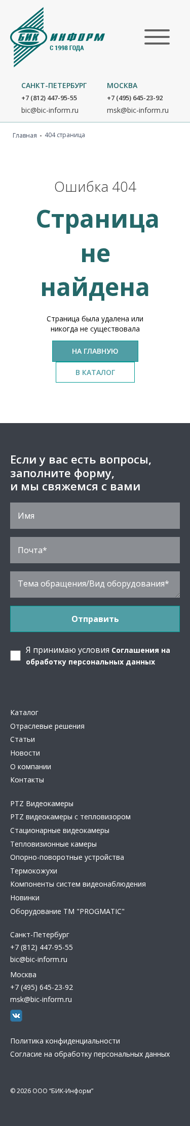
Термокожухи (33, 870)
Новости (25, 753)
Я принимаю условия (98, 655)
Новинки (25, 897)
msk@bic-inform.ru (138, 110)
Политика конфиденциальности (65, 1041)
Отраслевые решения (47, 726)
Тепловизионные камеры (53, 844)
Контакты (27, 779)
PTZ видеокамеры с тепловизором (70, 816)
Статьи (22, 739)
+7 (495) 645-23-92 (135, 97)
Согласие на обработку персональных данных (90, 1054)
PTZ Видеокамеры (41, 803)
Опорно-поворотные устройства (67, 857)
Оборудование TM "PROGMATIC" (67, 911)
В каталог (95, 372)
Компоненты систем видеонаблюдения (78, 884)
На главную (95, 351)
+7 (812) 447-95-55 (49, 97)
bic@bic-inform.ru (50, 110)
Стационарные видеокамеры (59, 830)
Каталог (24, 712)
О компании (30, 766)
